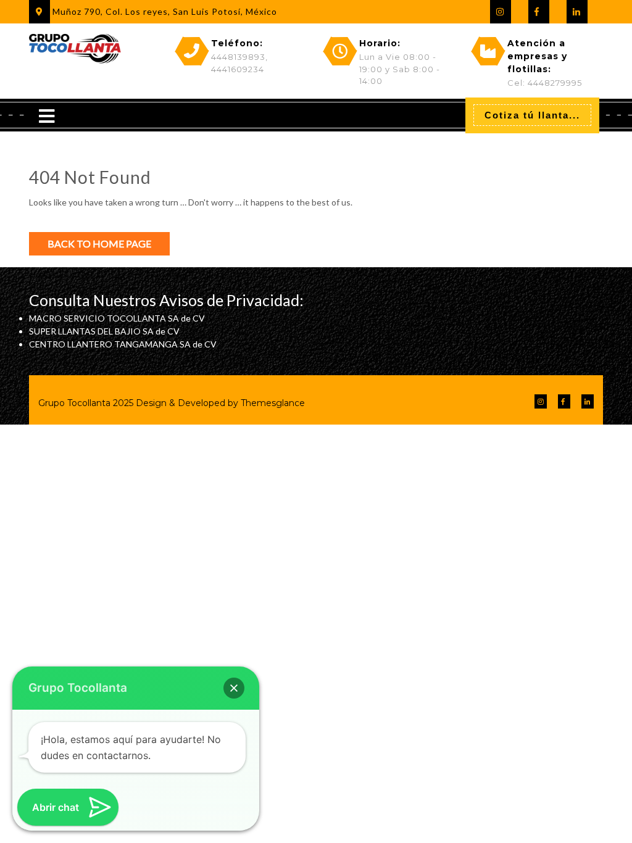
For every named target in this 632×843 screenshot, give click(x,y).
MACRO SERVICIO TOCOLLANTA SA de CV (117, 318)
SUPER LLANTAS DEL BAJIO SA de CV (104, 331)
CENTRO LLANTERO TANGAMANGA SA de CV (123, 344)
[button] (233, 688)
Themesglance (271, 403)
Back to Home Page (99, 243)
